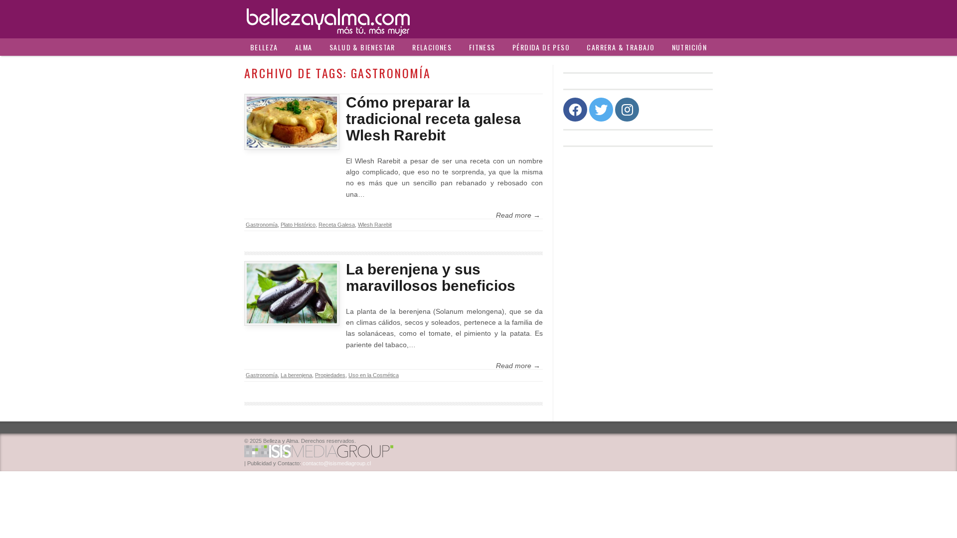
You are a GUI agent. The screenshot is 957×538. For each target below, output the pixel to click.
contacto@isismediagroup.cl (337, 463)
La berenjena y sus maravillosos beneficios (430, 277)
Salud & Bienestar (362, 47)
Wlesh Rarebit (375, 225)
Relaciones (432, 47)
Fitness (482, 47)
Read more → (518, 215)
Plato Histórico (298, 225)
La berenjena (296, 375)
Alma (304, 47)
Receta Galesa (337, 225)
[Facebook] (575, 110)
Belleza (264, 47)
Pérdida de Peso (541, 47)
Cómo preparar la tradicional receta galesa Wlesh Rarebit (433, 118)
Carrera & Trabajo (620, 47)
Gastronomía (262, 225)
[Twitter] (601, 110)
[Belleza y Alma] (478, 19)
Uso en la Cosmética (373, 375)
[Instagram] (627, 110)
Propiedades (330, 375)
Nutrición (689, 47)
